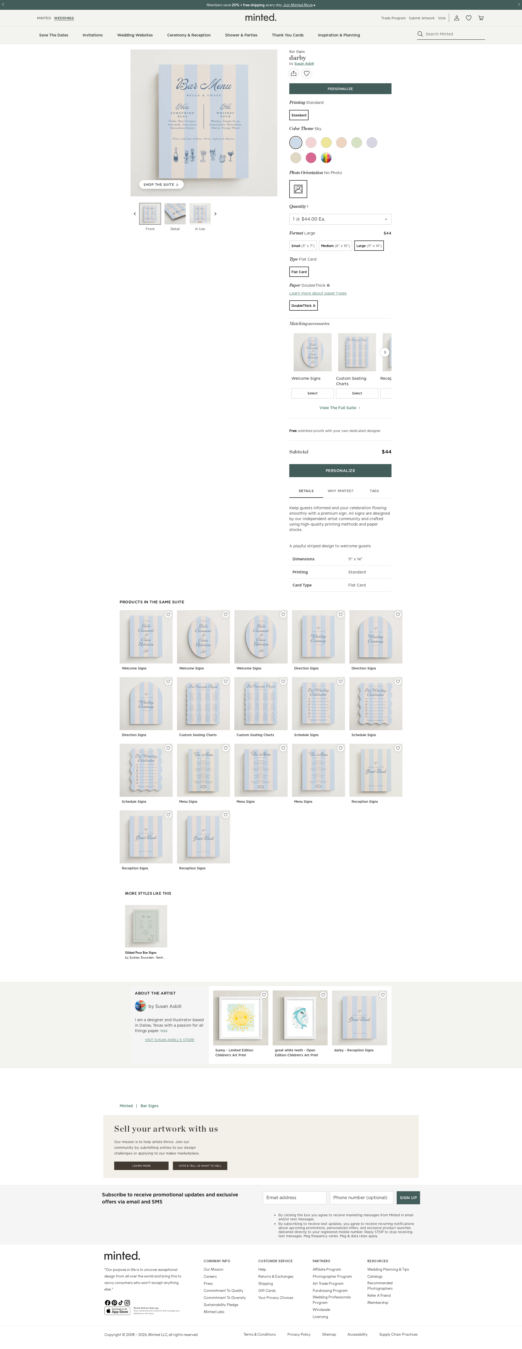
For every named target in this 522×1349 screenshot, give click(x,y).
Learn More (141, 1165)
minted (44, 18)
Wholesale (321, 1309)
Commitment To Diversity (225, 1297)
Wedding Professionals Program (332, 1299)
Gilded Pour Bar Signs (140, 952)
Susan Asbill (304, 63)
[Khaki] (295, 157)
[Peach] (341, 142)
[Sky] (295, 142)
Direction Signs (306, 668)
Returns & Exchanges (275, 1276)
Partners (321, 1261)
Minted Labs (214, 1311)
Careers (210, 1276)
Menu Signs (188, 801)
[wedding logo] (261, 17)
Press (208, 1283)
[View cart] (480, 18)
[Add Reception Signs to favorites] (398, 748)
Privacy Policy (298, 1334)
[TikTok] (120, 1302)
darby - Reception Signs (354, 1050)
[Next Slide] (385, 352)
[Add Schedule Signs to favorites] (340, 681)
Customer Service (275, 1261)
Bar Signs (297, 52)
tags (374, 491)
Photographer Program (332, 1276)
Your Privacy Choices (275, 1297)
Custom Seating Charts (198, 735)
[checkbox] (313, 393)
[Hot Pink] (311, 157)
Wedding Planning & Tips (388, 1269)
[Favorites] (468, 18)
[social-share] (293, 73)
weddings (64, 18)
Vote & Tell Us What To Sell (200, 1165)
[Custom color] (326, 157)
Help (262, 1269)
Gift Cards (267, 1290)
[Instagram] (127, 1302)
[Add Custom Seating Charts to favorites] (225, 681)
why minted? (340, 491)
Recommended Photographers (380, 1285)
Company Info (217, 1261)
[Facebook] (107, 1302)
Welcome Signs (134, 668)
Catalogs (375, 1276)
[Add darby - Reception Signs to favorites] (383, 995)
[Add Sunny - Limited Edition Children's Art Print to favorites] (264, 995)
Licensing (320, 1316)
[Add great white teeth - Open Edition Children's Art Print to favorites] (323, 995)
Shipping (265, 1283)
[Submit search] (420, 34)
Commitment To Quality (223, 1290)
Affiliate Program (327, 1269)
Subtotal (298, 452)
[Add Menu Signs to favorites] (225, 748)
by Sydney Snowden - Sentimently (146, 957)
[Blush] (311, 142)
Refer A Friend (379, 1295)
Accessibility (357, 1334)
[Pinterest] (114, 1302)
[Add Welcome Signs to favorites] (168, 614)
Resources (377, 1261)
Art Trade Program (328, 1283)
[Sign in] (456, 18)
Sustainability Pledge (221, 1304)
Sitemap (329, 1334)
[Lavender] (371, 142)
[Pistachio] (356, 142)
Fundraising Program (330, 1290)
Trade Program (393, 18)
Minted (126, 1106)
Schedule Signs (306, 735)
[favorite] (306, 73)
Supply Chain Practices (398, 1334)
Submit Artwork (422, 18)
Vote (442, 18)
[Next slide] (215, 213)
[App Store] (117, 1313)
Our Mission (213, 1269)
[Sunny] (326, 142)
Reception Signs (365, 801)
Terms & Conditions (260, 1334)
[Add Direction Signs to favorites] (340, 614)
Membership (377, 1302)
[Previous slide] (134, 213)
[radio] (299, 115)
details (306, 491)
